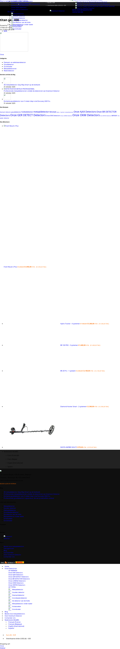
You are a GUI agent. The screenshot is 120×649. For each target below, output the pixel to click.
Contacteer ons (9, 557)
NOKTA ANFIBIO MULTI (68, 447)
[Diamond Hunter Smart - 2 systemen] (32, 406)
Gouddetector (9, 64)
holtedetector (27, 112)
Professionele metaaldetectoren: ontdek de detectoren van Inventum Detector (32, 91)
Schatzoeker (17, 27)
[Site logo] (57, 11)
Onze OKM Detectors (18, 7)
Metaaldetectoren (10, 69)
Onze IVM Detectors (53, 116)
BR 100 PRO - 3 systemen (69, 345)
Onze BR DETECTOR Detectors (22, 1)
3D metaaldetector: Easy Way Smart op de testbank (22, 85)
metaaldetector (41, 111)
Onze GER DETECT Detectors (21, 3)
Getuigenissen (9, 548)
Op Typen (11, 12)
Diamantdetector (19, 18)
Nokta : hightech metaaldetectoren (65, 112)
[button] (62, 451)
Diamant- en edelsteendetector (15, 62)
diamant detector (5, 112)
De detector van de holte (21, 22)
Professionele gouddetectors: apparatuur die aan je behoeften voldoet (29, 498)
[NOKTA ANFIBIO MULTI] (32, 447)
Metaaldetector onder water (23, 24)
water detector (4, 118)
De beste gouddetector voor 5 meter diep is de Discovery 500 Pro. (27, 101)
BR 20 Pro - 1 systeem (68, 371)
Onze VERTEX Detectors (19, 9)
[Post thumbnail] (7, 83)
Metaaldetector (18, 14)
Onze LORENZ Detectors (19, 5)
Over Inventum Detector (12, 555)
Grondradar (17, 29)
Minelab (52, 112)
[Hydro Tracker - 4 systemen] (32, 324)
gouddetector (16, 112)
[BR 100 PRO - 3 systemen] (32, 345)
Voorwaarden (9, 553)
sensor (114, 115)
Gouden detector (19, 16)
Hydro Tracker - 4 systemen (70, 324)
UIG (118, 115)
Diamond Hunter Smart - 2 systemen (73, 406)
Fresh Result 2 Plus (10, 267)
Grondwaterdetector (20, 20)
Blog (5, 551)
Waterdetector (9, 71)
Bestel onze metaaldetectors (14, 546)
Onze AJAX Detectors (85, 111)
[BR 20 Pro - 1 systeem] (32, 371)
